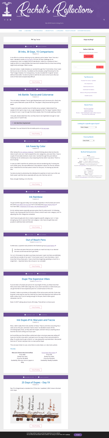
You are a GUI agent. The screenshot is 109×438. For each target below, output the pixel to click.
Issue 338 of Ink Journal (23, 204)
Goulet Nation (50, 246)
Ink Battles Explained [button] (22, 123)
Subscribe (87, 56)
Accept (78, 435)
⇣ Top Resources (38, 30)
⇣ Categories (59, 30)
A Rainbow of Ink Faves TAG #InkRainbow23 (33, 206)
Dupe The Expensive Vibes (36, 278)
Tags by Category (70, 30)
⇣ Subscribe (27, 30)
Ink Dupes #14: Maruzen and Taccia (36, 319)
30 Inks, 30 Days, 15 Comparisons (35, 51)
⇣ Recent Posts (49, 30)
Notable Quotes (88, 95)
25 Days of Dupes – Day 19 (36, 382)
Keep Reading (37, 82)
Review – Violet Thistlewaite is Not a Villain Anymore (88, 112)
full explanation (82, 165)
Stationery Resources (84, 30)
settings (68, 434)
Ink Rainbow (35, 196)
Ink (38, 54)
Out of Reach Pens (36, 239)
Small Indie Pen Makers (88, 89)
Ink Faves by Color (35, 146)
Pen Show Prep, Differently (88, 114)
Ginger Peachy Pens (49, 204)
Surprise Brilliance (88, 110)
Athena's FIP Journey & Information (88, 92)
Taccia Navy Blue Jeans (48, 353)
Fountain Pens (38, 242)
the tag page (45, 128)
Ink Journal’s (28, 59)
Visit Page (54, 9)
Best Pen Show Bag (88, 108)
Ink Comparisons (89, 83)
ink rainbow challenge (26, 152)
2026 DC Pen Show (88, 111)
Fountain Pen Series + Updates (88, 80)
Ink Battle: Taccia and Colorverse (35, 94)
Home (20, 30)
